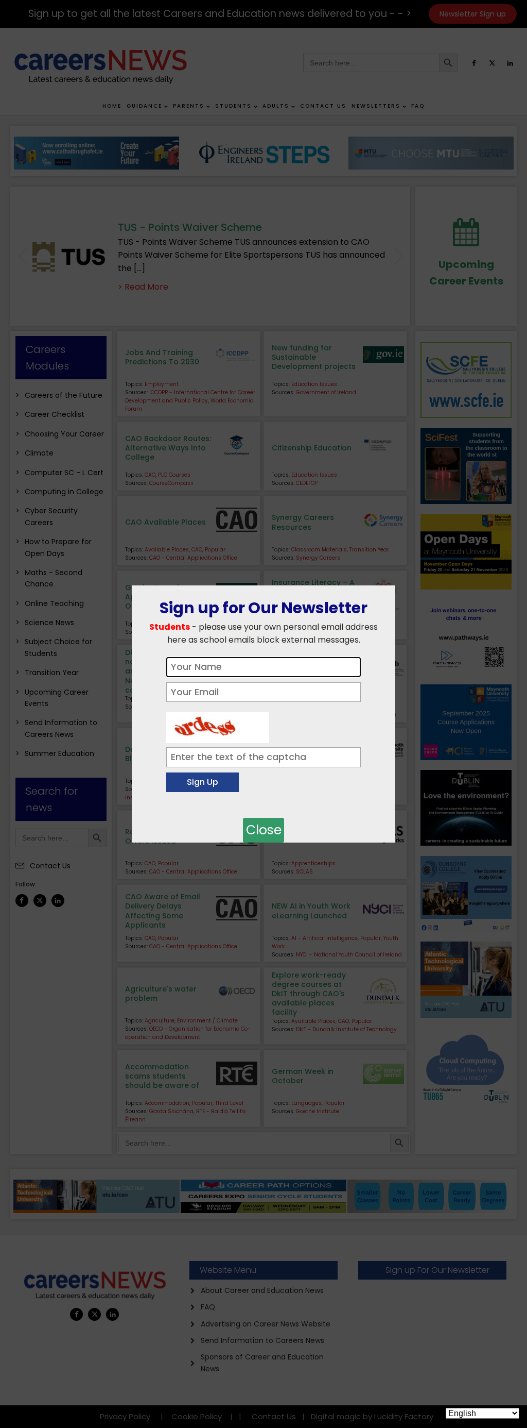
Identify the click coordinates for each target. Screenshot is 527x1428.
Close (264, 830)
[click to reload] (217, 725)
